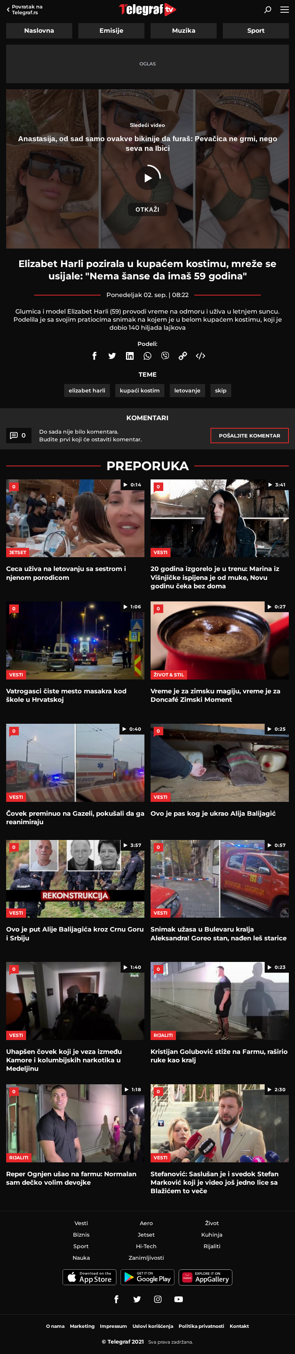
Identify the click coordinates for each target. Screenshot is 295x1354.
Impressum (113, 1326)
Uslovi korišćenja (153, 1326)
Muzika (184, 30)
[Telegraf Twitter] (137, 1299)
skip (221, 390)
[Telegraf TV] (178, 1299)
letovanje (187, 390)
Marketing (82, 1326)
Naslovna (39, 30)
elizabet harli (87, 390)
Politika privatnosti (201, 1326)
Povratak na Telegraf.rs (27, 9)
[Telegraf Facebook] (116, 1299)
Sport (256, 30)
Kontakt (239, 1326)
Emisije (111, 30)
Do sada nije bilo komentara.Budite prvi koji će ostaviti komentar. (90, 435)
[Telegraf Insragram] (158, 1299)
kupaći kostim (140, 390)
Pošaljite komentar (249, 435)
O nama (55, 1326)
